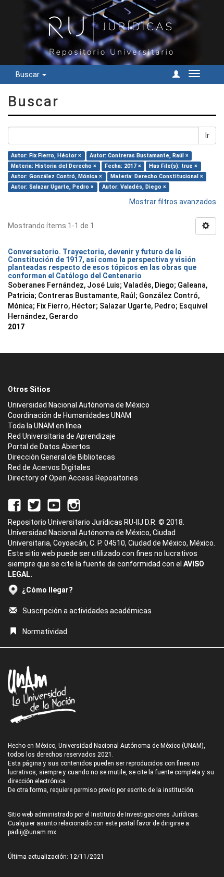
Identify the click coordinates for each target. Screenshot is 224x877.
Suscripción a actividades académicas (87, 611)
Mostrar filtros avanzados (172, 201)
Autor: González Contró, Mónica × (56, 176)
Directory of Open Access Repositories (73, 478)
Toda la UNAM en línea (44, 426)
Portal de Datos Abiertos (49, 446)
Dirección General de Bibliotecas (61, 457)
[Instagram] (73, 504)
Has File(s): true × (173, 166)
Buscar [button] (28, 74)
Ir (207, 135)
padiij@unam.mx (32, 832)
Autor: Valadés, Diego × (134, 186)
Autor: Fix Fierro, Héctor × (46, 155)
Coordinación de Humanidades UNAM (69, 415)
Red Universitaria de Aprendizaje (62, 436)
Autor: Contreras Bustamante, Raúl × (139, 155)
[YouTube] (53, 504)
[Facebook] (14, 504)
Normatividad (44, 631)
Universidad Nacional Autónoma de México (79, 405)
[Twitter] (34, 504)
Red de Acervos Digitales (49, 467)
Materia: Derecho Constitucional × (156, 176)
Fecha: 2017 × (123, 166)
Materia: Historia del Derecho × (53, 166)
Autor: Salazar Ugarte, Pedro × (52, 186)
